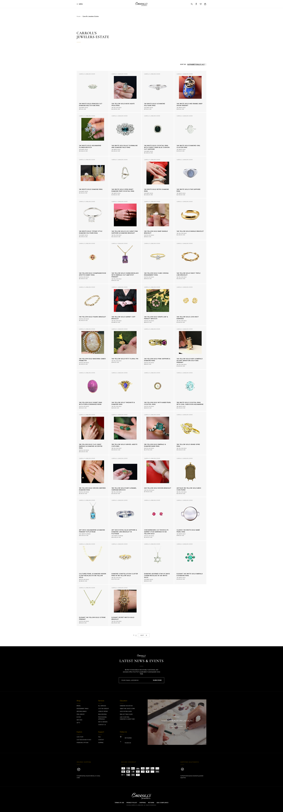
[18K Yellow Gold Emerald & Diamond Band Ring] (158, 433)
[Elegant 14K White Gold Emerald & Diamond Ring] (190, 562)
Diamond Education (126, 705)
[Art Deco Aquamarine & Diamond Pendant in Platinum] (93, 518)
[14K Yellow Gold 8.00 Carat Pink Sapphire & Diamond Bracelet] (125, 219)
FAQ (99, 737)
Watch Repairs (102, 722)
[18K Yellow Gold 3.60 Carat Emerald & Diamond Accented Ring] (93, 433)
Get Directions (177, 726)
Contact (101, 739)
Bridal (79, 705)
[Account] (196, 4)
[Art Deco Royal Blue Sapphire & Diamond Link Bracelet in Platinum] (125, 518)
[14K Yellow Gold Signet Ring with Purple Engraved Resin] (93, 390)
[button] (192, 4)
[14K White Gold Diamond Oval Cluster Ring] (190, 134)
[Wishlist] (201, 4)
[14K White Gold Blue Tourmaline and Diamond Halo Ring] (125, 134)
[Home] (141, 4)
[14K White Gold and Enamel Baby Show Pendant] (190, 91)
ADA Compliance (162, 802)
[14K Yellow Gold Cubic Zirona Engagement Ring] (158, 262)
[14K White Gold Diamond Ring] (93, 177)
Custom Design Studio (84, 739)
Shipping (100, 742)
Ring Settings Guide (126, 714)
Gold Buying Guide (126, 711)
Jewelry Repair (103, 711)
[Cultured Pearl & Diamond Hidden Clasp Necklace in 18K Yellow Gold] (93, 562)
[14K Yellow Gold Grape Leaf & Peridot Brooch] (158, 304)
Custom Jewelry (103, 708)
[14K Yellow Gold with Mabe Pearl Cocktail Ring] (158, 390)
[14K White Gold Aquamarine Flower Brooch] (93, 134)
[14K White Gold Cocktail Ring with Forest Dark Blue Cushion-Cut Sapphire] (158, 134)
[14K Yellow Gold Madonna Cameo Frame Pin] (93, 347)
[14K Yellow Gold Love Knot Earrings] (190, 304)
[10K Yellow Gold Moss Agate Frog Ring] (125, 91)
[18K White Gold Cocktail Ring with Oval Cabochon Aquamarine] (190, 390)
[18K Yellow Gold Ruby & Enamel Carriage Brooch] (125, 476)
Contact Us (102, 724)
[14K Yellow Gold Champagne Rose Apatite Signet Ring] (93, 262)
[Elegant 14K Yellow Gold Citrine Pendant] (93, 605)
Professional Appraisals (102, 718)
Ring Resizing (102, 714)
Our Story (80, 737)
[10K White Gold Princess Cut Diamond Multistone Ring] (93, 91)
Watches (79, 720)
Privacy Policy (131, 802)
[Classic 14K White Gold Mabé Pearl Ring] (190, 518)
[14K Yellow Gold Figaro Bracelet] (93, 304)
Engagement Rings (83, 708)
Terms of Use (119, 802)
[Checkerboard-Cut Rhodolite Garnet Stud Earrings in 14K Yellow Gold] (158, 518)
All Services (102, 705)
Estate (79, 717)
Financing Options (82, 742)
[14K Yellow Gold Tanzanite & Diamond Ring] (125, 390)
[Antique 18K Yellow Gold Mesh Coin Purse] (190, 476)
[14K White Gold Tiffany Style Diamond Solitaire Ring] (93, 219)
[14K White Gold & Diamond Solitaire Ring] (158, 91)
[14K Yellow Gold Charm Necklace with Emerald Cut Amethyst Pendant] (125, 262)
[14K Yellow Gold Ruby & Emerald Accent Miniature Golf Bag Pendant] (190, 347)
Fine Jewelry (81, 714)
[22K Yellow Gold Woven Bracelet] (158, 476)
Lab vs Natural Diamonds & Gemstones (127, 718)
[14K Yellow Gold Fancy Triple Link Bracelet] (190, 262)
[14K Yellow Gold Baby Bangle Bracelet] (158, 219)
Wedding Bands (82, 711)
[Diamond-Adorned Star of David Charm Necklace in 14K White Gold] (158, 562)
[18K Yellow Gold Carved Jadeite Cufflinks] (125, 433)
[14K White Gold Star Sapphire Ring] (190, 177)
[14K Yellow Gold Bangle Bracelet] (190, 219)
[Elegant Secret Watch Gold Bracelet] (125, 605)
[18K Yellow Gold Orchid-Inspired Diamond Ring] (93, 476)
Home (78, 16)
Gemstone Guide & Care (127, 708)
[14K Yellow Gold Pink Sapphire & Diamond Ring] (158, 347)
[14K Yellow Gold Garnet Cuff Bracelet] (125, 304)
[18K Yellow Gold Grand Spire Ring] (190, 433)
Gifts (78, 722)
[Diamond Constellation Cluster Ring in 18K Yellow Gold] (125, 562)
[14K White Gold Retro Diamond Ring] (158, 177)
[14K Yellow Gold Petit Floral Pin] (125, 347)
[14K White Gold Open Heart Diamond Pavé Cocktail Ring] (125, 177)
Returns (151, 802)
